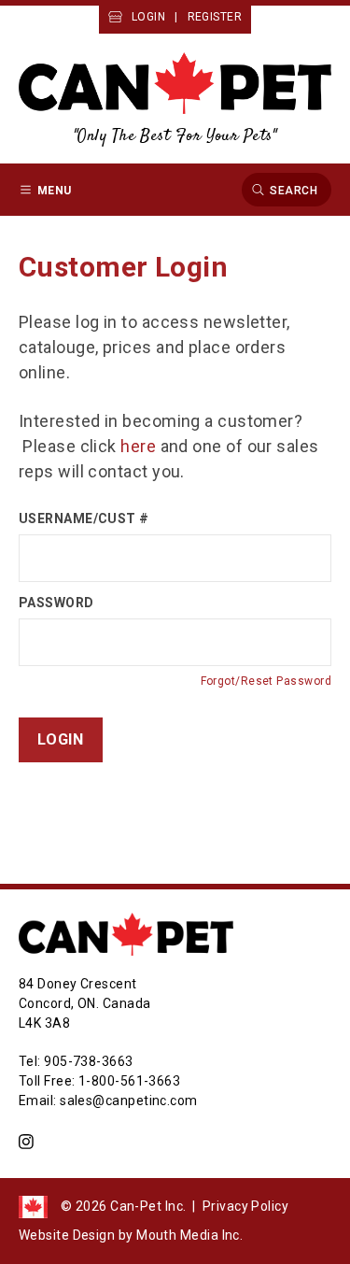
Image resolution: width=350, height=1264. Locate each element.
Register (215, 16)
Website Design (67, 1235)
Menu (54, 189)
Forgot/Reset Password (266, 681)
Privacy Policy (245, 1206)
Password (56, 602)
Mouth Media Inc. (189, 1235)
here (138, 446)
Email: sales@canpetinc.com (108, 1100)
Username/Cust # (84, 518)
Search (293, 189)
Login (148, 16)
